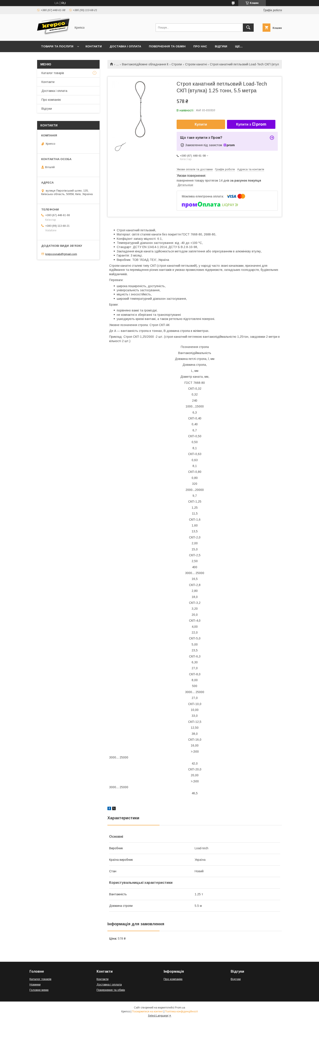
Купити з (243, 124)
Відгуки (221, 46)
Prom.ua (180, 1007)
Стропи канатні (196, 64)
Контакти (94, 46)
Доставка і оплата (125, 46)
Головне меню (39, 990)
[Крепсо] (53, 35)
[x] (114, 809)
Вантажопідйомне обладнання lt (145, 64)
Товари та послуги (57, 46)
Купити (201, 124)
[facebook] (109, 809)
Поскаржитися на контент (147, 1011)
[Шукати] (248, 27)
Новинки (35, 984)
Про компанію (51, 99)
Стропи (176, 64)
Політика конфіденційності (181, 1011)
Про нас (200, 46)
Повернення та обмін (167, 46)
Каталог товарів (52, 73)
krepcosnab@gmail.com (61, 253)
